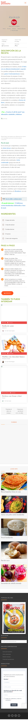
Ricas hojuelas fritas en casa (11, 492)
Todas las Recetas (21, 28)
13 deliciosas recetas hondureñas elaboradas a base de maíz (13, 205)
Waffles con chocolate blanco (13, 357)
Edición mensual (6, 657)
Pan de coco (5, 560)
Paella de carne (8, 326)
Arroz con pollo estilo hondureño (12, 515)
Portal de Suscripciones (8, 659)
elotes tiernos (7, 148)
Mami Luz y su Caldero (14, 26)
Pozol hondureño (7, 537)
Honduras (18, 191)
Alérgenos (8, 293)
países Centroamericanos (12, 74)
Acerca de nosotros (7, 651)
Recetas (9, 28)
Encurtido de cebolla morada (11, 583)
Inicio (4, 28)
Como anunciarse (7, 654)
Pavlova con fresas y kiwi (12, 396)
